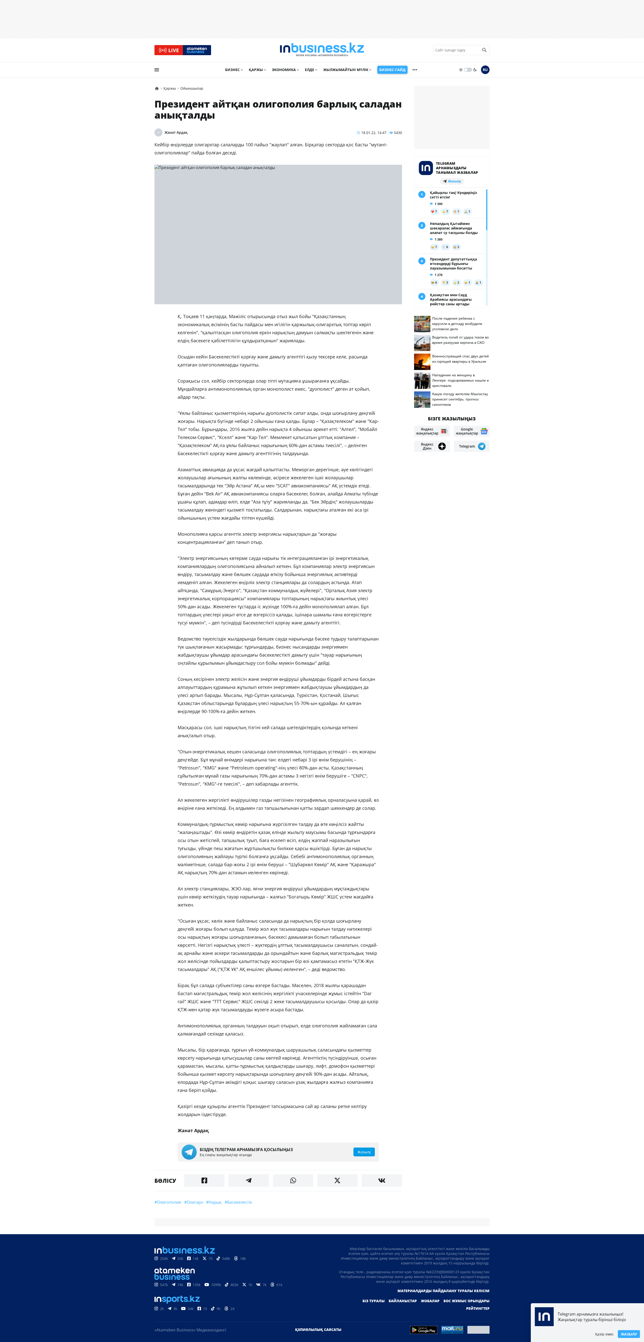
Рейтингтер (478, 1308)
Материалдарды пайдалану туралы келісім (443, 1290)
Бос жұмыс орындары (467, 1300)
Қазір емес (604, 1334)
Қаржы (256, 69)
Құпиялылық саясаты (318, 1329)
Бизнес (232, 69)
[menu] (157, 70)
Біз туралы (374, 1300)
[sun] (461, 70)
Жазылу (629, 1334)
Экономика (284, 69)
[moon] (475, 70)
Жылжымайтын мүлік (345, 69)
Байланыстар (403, 1300)
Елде (309, 69)
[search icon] (484, 50)
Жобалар (430, 1300)
